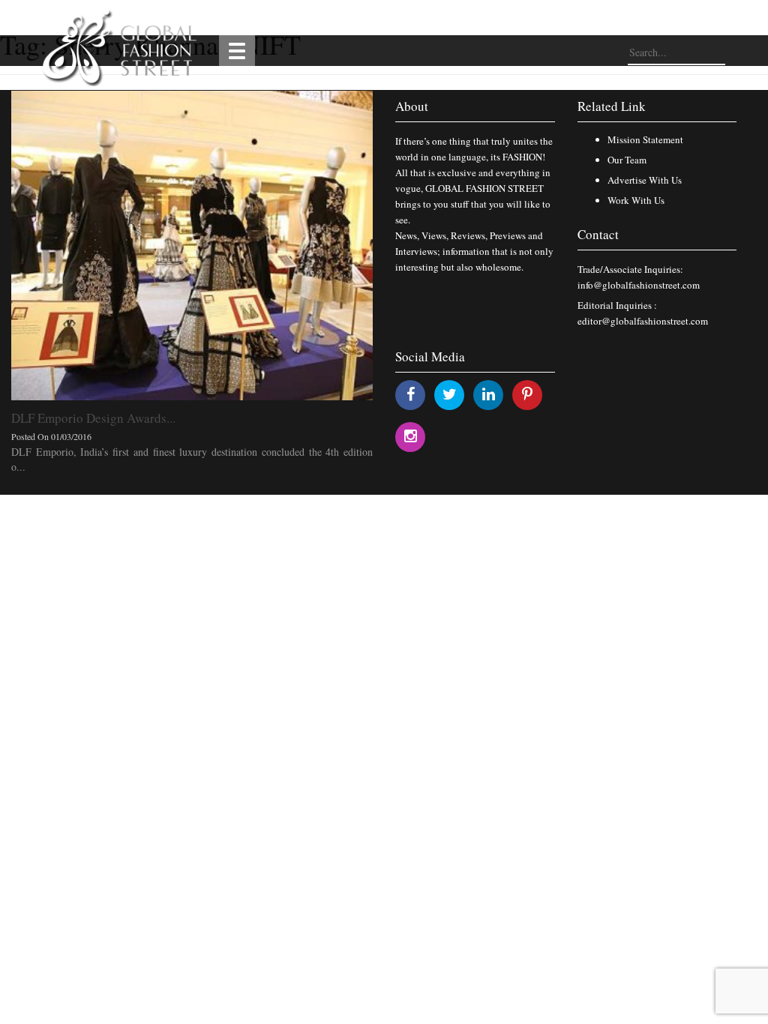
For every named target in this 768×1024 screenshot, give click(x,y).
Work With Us (636, 200)
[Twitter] (449, 394)
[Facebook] (410, 394)
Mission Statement (645, 139)
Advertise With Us (645, 180)
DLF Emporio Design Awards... (93, 418)
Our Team (627, 159)
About (411, 106)
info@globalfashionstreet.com (639, 285)
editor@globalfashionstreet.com (643, 321)
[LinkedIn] (488, 394)
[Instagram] (410, 436)
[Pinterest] (527, 394)
